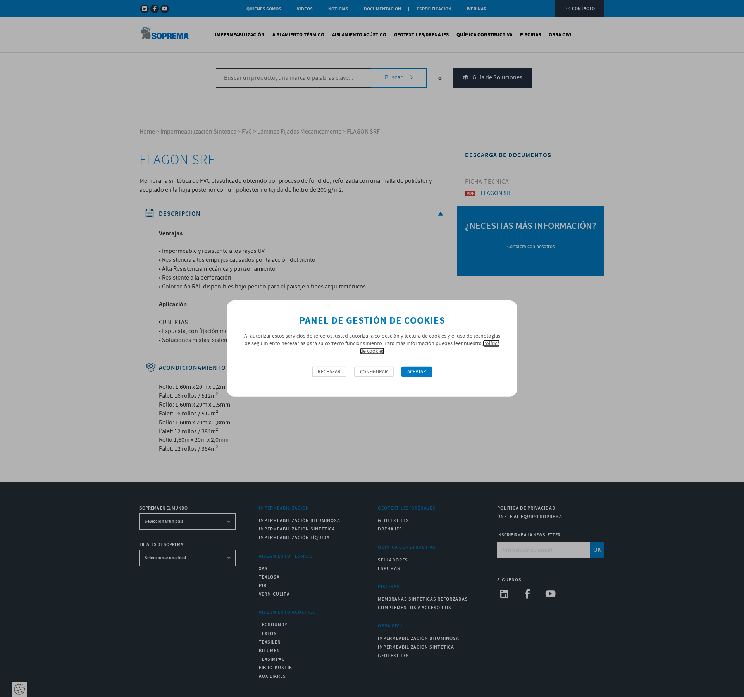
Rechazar (329, 372)
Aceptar (416, 372)
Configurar (374, 372)
